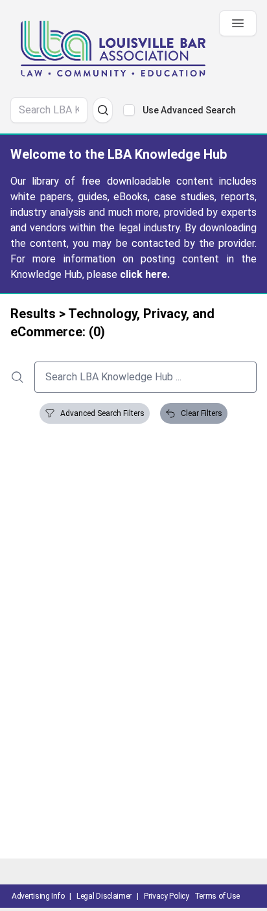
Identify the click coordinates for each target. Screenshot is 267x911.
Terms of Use (217, 896)
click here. (145, 274)
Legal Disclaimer (104, 896)
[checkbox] (129, 110)
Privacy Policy (166, 896)
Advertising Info (38, 896)
